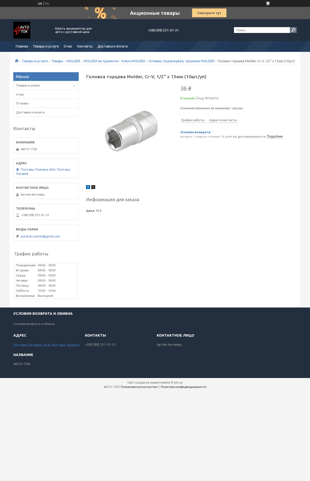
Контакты (85, 46)
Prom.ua (177, 382)
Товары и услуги (46, 46)
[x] (93, 187)
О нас (68, 46)
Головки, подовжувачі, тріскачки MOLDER (181, 61)
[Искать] (293, 30)
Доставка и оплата (113, 46)
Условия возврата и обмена (34, 323)
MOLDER (73, 61)
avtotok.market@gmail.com (40, 236)
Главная (22, 46)
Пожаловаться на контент (140, 386)
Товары (57, 61)
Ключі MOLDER (133, 61)
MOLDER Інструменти (101, 61)
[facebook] (88, 187)
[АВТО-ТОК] (31, 30)
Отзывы (22, 103)
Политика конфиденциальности (183, 386)
